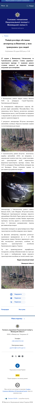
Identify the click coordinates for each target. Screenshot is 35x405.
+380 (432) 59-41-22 (17, 341)
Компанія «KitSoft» (13, 398)
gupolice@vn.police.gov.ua (17, 348)
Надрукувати (18, 294)
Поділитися (18, 298)
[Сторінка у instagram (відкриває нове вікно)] (22, 356)
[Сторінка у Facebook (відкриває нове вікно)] (13, 356)
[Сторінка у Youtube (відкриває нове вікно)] (19, 356)
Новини (6, 36)
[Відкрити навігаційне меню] (7, 6)
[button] (17, 319)
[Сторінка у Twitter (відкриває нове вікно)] (16, 356)
